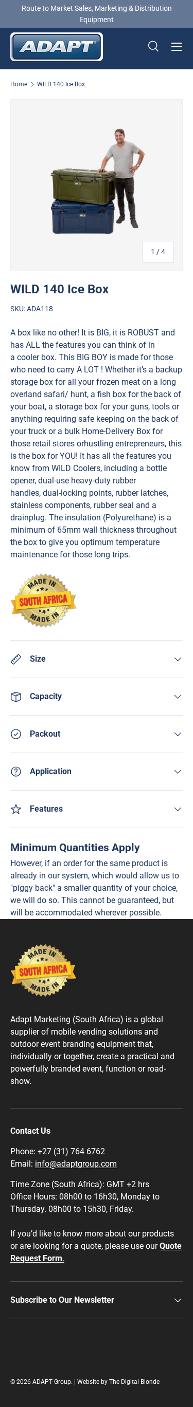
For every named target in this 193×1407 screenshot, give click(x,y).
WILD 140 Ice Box (61, 84)
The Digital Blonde (134, 1381)
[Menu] (176, 46)
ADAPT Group (51, 1381)
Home (18, 84)
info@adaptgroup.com (76, 1164)
